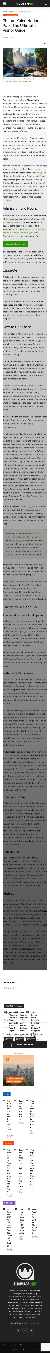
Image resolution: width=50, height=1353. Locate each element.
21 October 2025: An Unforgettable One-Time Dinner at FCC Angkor (9, 1228)
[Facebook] (13, 88)
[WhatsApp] (20, 88)
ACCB (5, 659)
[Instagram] (25, 1330)
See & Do (12, 11)
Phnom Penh (23, 911)
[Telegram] (26, 88)
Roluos (15, 924)
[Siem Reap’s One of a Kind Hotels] (15, 1100)
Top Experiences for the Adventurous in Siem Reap (32, 1165)
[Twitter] (31, 1330)
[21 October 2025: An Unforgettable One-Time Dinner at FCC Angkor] (4, 1209)
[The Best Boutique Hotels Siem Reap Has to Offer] (4, 1100)
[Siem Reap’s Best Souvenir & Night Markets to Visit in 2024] (15, 1149)
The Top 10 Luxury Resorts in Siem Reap (32, 1114)
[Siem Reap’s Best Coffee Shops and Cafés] (29, 1209)
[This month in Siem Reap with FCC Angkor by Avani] (16, 1209)
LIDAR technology (26, 942)
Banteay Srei (21, 571)
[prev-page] (5, 1045)
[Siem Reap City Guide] (25, 1273)
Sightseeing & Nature (25, 11)
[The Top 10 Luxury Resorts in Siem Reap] (27, 1100)
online (37, 372)
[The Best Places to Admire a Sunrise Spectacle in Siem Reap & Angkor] (5, 1012)
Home (5, 11)
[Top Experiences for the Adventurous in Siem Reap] (27, 1149)
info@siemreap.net (30, 1323)
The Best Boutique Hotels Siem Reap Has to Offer (9, 1116)
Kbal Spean (40, 172)
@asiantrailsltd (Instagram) (21, 81)
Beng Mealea (28, 585)
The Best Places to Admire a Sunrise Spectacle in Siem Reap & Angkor (9, 1171)
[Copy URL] (32, 88)
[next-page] (10, 1045)
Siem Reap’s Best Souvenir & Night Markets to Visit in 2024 (21, 1168)
